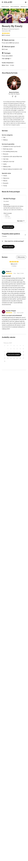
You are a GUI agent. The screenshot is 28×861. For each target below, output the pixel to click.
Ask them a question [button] (8, 246)
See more (20, 221)
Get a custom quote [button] (8, 227)
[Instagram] (15, 96)
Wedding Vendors (5, 6)
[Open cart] (25, 2)
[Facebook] (12, 96)
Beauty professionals (15, 6)
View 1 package (6, 58)
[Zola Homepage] (8, 2)
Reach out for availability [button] (14, 354)
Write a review (21, 257)
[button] (23, 19)
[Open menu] (2, 2)
